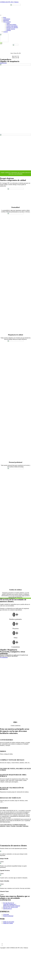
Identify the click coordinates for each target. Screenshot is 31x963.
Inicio (4, 17)
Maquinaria (6, 20)
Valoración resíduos (11, 24)
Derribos (8, 30)
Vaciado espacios (10, 29)
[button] (3, 63)
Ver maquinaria (4, 657)
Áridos (8, 23)
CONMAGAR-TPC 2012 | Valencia (9, 2)
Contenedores (6, 19)
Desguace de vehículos (12, 27)
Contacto (5, 31)
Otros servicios (7, 21)
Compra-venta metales (12, 26)
